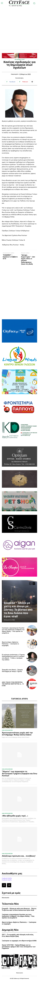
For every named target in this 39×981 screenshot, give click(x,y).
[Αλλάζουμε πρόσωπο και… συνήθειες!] (19, 839)
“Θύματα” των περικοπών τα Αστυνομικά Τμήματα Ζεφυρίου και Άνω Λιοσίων (19, 773)
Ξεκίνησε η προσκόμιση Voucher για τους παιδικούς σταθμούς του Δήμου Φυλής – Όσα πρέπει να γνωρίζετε (13, 630)
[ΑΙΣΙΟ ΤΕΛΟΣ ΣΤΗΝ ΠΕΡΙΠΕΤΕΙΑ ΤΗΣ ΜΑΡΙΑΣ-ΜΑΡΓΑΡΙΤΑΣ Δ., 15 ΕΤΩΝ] (32, 684)
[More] (32, 82)
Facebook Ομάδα (7, 880)
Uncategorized (20, 59)
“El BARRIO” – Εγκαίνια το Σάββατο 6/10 (10, 257)
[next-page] (33, 583)
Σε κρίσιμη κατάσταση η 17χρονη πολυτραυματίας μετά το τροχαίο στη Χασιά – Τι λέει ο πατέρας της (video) (13, 657)
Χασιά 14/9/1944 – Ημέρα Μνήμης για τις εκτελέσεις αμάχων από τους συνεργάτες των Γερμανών (18, 946)
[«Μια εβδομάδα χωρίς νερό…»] (19, 799)
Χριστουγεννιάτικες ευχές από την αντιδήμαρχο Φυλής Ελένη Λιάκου (17, 734)
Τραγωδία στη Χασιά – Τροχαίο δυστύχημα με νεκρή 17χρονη (12, 670)
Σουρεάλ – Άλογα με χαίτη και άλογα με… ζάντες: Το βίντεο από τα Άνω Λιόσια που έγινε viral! (18, 609)
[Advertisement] (19, 25)
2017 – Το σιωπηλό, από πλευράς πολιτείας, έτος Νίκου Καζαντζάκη (18, 935)
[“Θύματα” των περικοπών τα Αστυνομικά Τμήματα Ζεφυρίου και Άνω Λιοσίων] (19, 755)
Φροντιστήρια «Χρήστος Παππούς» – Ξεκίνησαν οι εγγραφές (10, 643)
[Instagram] (9, 885)
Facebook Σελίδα (7, 878)
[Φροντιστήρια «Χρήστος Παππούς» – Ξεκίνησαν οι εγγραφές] (32, 644)
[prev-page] (30, 583)
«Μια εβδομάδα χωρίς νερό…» (15, 816)
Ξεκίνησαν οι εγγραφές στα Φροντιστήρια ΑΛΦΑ (19, 941)
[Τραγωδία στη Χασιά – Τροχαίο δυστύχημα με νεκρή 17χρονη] (32, 670)
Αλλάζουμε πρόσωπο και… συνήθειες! (18, 856)
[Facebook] (4, 885)
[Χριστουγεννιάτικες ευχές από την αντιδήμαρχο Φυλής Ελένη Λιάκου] (19, 716)
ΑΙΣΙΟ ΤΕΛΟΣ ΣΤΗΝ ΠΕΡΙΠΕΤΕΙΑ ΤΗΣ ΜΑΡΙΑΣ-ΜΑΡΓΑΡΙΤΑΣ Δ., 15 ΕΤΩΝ (13, 683)
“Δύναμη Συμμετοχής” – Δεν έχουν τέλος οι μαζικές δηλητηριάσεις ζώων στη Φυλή (28, 259)
